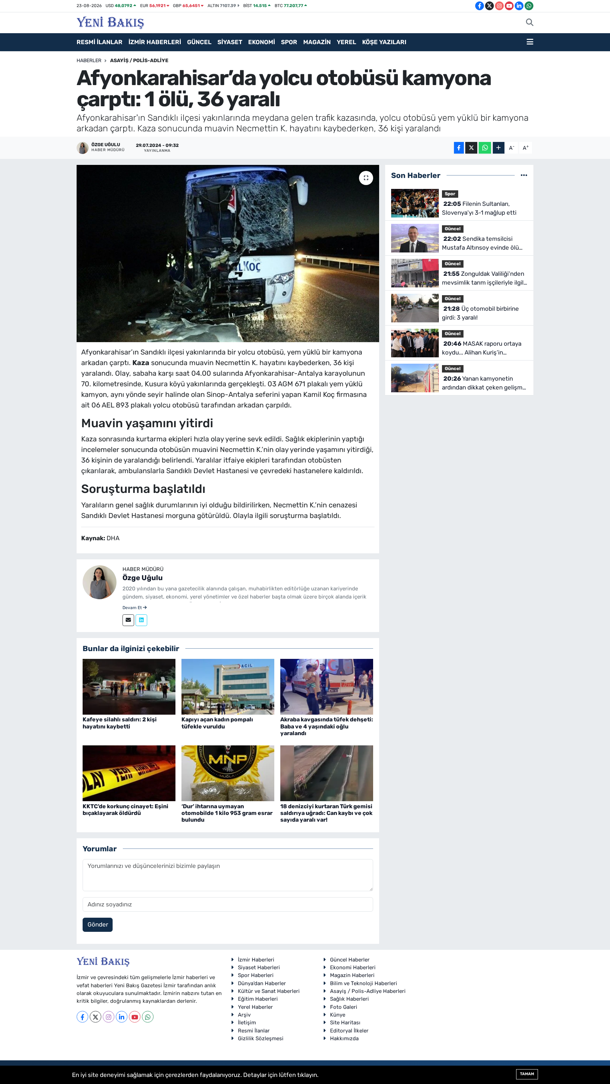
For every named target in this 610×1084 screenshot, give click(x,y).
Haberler (89, 61)
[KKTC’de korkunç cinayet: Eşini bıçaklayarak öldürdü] (129, 772)
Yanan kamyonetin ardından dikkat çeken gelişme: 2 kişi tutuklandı (484, 383)
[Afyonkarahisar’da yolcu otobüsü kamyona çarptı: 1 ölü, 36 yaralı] (228, 253)
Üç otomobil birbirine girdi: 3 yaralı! (480, 313)
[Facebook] (82, 1017)
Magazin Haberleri (352, 975)
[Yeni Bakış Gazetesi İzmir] (110, 22)
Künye (337, 1015)
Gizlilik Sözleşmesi (260, 1038)
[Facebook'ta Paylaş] (459, 148)
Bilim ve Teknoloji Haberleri (363, 983)
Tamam (527, 1074)
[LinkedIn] (121, 1017)
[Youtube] (134, 1017)
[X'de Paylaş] (471, 148)
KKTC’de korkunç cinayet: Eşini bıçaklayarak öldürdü (125, 809)
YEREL (346, 42)
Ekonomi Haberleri (353, 967)
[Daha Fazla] (498, 148)
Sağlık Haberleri (349, 999)
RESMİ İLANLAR (99, 42)
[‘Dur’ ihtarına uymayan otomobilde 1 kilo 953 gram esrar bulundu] (227, 772)
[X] (95, 1017)
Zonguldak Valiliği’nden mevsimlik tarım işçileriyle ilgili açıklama (483, 278)
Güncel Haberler (350, 960)
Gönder (98, 924)
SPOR (289, 42)
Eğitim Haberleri (258, 999)
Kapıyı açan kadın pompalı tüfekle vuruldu (217, 722)
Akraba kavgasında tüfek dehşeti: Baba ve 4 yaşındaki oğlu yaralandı (326, 726)
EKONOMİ (261, 42)
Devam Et (132, 607)
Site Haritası (345, 1022)
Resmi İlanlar (254, 1031)
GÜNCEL (199, 42)
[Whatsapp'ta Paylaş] (485, 148)
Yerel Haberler (255, 1007)
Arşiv (244, 1015)
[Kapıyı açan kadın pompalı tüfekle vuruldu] (227, 686)
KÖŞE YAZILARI (384, 42)
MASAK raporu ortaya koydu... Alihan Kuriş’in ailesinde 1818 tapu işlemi (481, 348)
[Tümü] (524, 175)
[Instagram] (108, 1017)
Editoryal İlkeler (349, 1031)
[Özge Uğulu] (99, 581)
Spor (450, 193)
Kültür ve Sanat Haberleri (269, 991)
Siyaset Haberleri (259, 967)
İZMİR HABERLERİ (154, 42)
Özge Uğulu (142, 577)
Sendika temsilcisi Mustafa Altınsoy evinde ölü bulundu (480, 243)
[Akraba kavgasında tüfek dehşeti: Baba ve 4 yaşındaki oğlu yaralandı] (326, 686)
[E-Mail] (128, 620)
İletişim (247, 1022)
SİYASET (229, 42)
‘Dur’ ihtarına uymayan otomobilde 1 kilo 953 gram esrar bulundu (227, 813)
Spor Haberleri (256, 975)
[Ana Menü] (530, 42)
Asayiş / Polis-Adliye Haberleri (368, 991)
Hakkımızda (344, 1038)
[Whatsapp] (148, 1017)
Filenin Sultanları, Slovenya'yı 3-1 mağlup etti (479, 208)
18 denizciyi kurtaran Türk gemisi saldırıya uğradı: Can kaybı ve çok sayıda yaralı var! (326, 813)
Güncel (453, 228)
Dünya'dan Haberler (262, 983)
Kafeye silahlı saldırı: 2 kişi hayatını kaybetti (120, 722)
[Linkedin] (141, 620)
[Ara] (529, 23)
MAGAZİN (317, 42)
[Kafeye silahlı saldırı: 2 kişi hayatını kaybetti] (129, 686)
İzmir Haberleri (256, 960)
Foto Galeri (343, 1007)
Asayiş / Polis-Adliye (139, 61)
